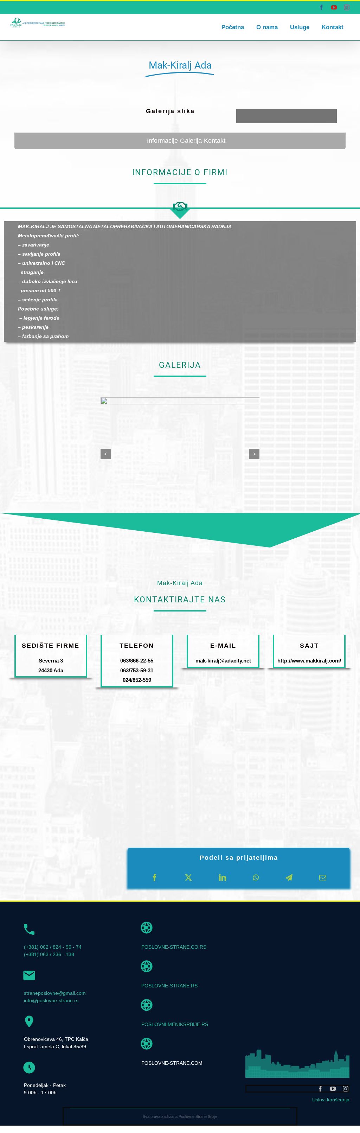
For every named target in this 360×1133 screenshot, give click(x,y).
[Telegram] (289, 877)
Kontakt (214, 140)
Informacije (162, 140)
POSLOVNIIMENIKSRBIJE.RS (174, 1024)
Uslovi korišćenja (330, 1099)
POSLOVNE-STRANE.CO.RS (173, 947)
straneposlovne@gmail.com (55, 993)
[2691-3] (188, 400)
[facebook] (320, 1089)
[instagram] (345, 1089)
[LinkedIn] (223, 877)
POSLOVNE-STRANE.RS (169, 985)
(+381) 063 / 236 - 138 (49, 954)
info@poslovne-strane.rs (51, 1000)
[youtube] (333, 1089)
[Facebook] (155, 877)
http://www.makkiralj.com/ (309, 661)
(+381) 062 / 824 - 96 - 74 (53, 947)
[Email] (323, 877)
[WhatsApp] (255, 877)
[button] (106, 454)
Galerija (191, 140)
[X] (188, 877)
